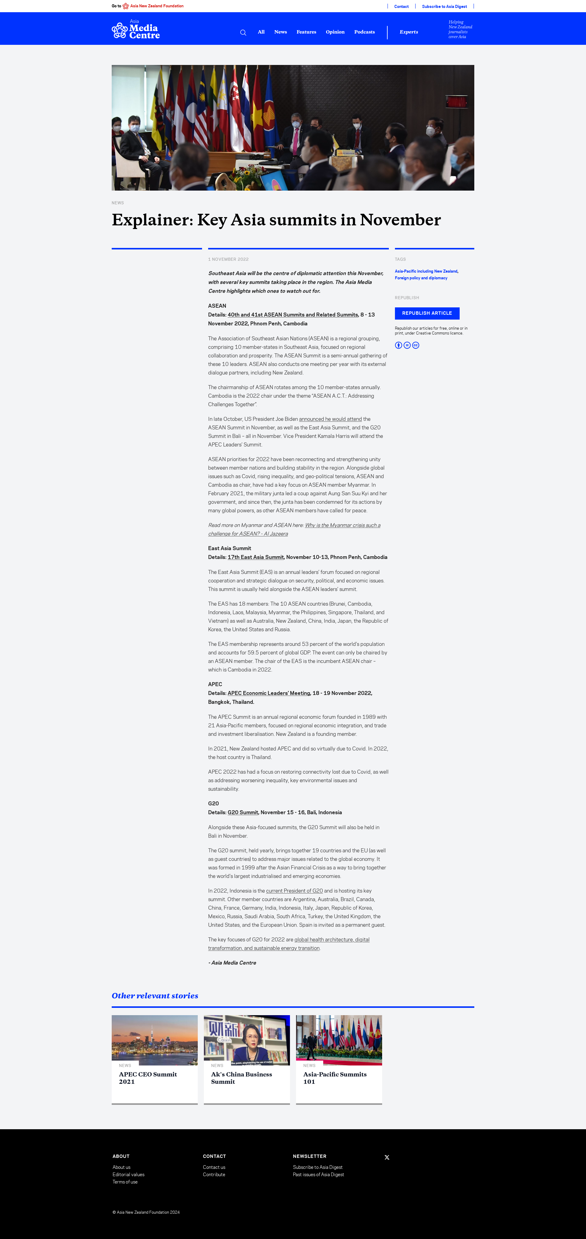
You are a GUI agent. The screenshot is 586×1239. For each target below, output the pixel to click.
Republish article (427, 313)
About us (121, 1167)
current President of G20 (294, 890)
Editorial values (128, 1174)
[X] (387, 1157)
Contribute (214, 1174)
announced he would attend (330, 419)
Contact (401, 7)
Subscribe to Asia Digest (444, 7)
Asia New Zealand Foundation (156, 6)
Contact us (214, 1167)
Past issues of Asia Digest (318, 1174)
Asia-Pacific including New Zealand (426, 271)
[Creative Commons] (434, 345)
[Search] (243, 32)
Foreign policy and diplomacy (421, 278)
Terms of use (125, 1182)
